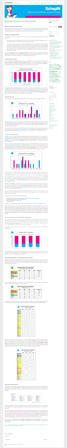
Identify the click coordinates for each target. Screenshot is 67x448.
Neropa (53, 77)
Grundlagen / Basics (52, 110)
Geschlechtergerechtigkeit (53, 73)
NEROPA (50, 115)
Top (5, 445)
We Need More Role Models (54, 53)
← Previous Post (8, 439)
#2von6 (53, 64)
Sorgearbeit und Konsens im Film (55, 52)
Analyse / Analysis (10, 424)
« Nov (50, 99)
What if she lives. (52, 48)
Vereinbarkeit (51, 119)
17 (53, 96)
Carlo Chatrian (37, 424)
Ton (57, 82)
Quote (52, 79)
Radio (54, 79)
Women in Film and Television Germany (40, 219)
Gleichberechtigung (52, 75)
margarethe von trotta (10, 425)
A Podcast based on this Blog (54, 45)
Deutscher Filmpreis (52, 67)
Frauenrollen (51, 72)
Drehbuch (45, 424)
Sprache (60, 80)
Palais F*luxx (39, 136)
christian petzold (41, 424)
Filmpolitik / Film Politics (53, 109)
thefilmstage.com (13, 179)
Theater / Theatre (51, 118)
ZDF (60, 82)
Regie (14, 425)
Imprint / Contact (51, 126)
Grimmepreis (57, 75)
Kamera (6, 425)
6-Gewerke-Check (27, 424)
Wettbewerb (17, 425)
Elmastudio (21, 444)
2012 (52, 65)
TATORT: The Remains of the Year (55, 58)
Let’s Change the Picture (16, 136)
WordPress (12, 444)
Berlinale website (10, 174)
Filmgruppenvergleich (52, 70)
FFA (61, 69)
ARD (61, 65)
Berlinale (33, 424)
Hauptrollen (51, 76)
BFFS (60, 66)
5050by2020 (23, 424)
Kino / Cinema (15, 424)
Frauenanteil (53, 71)
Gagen (54, 72)
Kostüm (60, 76)
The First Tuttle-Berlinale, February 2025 (56, 57)
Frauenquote (59, 71)
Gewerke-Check (54, 74)
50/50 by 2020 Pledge (23, 220)
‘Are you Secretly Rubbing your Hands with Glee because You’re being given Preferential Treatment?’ (55, 43)
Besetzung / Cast (51, 106)
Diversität (52, 69)
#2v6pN (50, 64)
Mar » (52, 99)
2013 (54, 65)
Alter (31, 424)
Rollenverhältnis (52, 80)
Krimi (50, 77)
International (51, 111)
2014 (56, 65)
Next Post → (45, 439)
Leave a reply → (7, 436)
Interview (50, 113)
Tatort (54, 82)
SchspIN (9, 3)
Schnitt (57, 80)
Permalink (21, 425)
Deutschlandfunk (12, 223)
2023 (20, 424)
